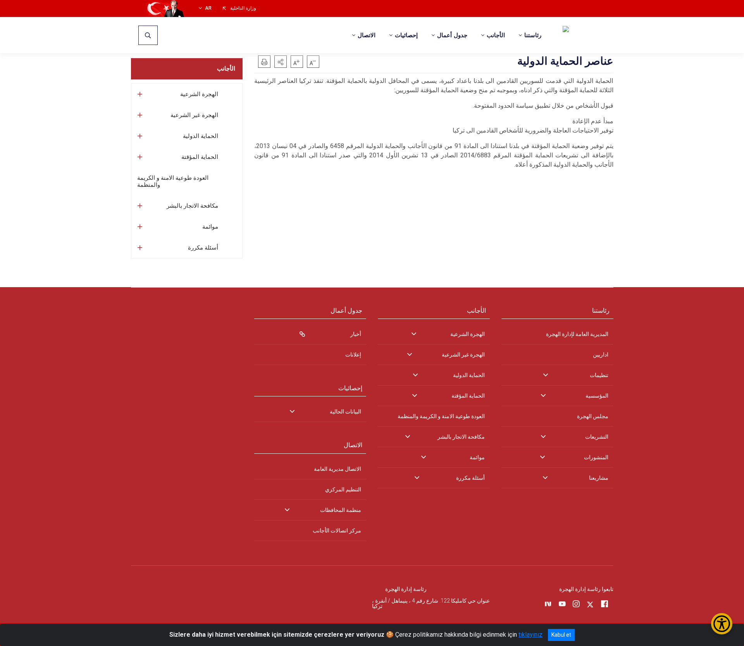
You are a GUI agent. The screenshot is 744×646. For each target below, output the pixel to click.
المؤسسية (597, 396)
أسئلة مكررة (203, 247)
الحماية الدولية (200, 136)
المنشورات (596, 457)
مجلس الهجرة (592, 416)
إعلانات (353, 354)
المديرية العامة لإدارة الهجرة (577, 334)
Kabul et (561, 635)
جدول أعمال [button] (452, 35)
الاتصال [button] (366, 35)
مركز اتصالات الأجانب (337, 530)
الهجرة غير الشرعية (194, 115)
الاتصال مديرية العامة (337, 469)
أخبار (355, 334)
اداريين (600, 354)
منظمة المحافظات (340, 510)
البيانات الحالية (345, 411)
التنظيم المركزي (343, 489)
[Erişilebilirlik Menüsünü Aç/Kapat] (721, 623)
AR (208, 8)
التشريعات (596, 437)
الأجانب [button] (496, 35)
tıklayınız (530, 634)
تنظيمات (599, 375)
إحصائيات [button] (406, 35)
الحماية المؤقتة (199, 156)
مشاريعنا (598, 478)
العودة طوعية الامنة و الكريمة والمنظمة (172, 181)
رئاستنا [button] (532, 35)
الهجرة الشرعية (199, 94)
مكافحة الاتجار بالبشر (192, 205)
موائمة (210, 226)
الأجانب (226, 68)
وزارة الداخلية (243, 8)
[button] (280, 61)
